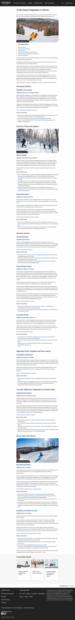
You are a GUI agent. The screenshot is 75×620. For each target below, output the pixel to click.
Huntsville (32, 360)
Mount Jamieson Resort (24, 266)
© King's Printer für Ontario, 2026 (7, 617)
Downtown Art (28, 344)
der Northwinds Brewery (29, 495)
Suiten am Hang (21, 223)
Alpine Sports (20, 502)
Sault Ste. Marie (39, 167)
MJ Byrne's (25, 498)
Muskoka (43, 360)
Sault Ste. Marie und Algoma (24, 48)
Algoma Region (21, 155)
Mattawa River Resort (32, 259)
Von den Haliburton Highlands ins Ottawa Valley (28, 53)
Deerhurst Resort (38, 381)
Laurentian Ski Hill (22, 314)
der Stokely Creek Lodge (44, 181)
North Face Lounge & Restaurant (31, 118)
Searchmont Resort (22, 194)
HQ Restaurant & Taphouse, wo (46, 546)
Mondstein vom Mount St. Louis (26, 510)
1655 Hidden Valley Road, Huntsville (28, 373)
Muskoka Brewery (34, 541)
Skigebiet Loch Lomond (24, 90)
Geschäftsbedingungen (5, 607)
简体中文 (28, 593)
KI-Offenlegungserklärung (29, 607)
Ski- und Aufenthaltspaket (29, 544)
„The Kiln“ (30, 227)
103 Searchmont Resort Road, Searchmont (30, 217)
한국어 (23, 593)
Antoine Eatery (40, 257)
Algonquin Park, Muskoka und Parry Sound (27, 52)
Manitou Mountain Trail (40, 429)
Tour (19, 346)
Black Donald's (47, 423)
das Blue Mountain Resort (46, 475)
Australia (26, 596)
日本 (20, 593)
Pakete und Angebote (49, 3)
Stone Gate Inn (40, 544)
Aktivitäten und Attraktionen (19, 3)
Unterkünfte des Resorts (35, 426)
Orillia (37, 515)
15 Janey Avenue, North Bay (27, 331)
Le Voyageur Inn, (29, 254)
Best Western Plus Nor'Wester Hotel (48, 115)
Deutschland (69, 3)
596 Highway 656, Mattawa (27, 249)
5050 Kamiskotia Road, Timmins (27, 301)
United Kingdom (41, 593)
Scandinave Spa (53, 503)
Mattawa (24, 242)
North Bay (41, 321)
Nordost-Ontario (21, 50)
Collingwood (55, 475)
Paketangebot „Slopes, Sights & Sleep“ (45, 254)
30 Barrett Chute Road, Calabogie (28, 414)
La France (21, 596)
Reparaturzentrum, (29, 538)
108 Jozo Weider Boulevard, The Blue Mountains (31, 489)
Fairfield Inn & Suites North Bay (39, 336)
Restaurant (25, 256)
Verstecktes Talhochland (24, 354)
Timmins (41, 276)
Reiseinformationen (38, 3)
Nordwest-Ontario (22, 47)
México (31, 596)
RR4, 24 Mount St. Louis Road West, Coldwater (31, 533)
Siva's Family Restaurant (28, 309)
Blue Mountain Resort (23, 464)
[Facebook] (2, 614)
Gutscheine (3, 602)
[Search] (62, 3)
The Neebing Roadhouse (46, 120)
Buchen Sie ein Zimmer (22, 378)
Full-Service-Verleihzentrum (41, 261)
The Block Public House (28, 340)
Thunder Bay (54, 100)
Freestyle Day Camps (24, 530)
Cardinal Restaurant (22, 259)
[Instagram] (5, 614)
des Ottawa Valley (50, 398)
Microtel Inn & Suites (35, 306)
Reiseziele (30, 3)
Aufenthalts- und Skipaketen (36, 494)
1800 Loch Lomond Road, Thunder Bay (29, 110)
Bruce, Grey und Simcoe (23, 55)
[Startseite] (6, 3)
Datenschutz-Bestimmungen (17, 607)
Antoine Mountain (22, 236)
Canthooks (38, 420)
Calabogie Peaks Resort (24, 393)
